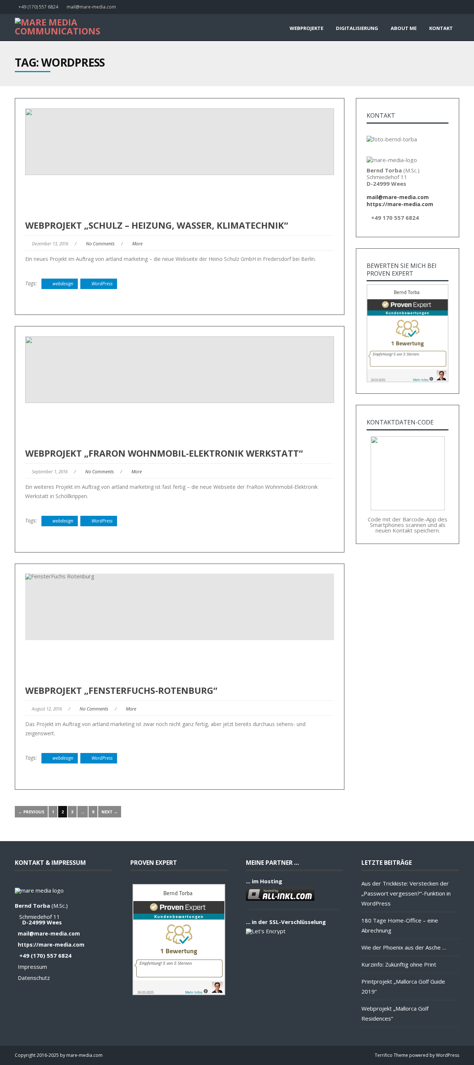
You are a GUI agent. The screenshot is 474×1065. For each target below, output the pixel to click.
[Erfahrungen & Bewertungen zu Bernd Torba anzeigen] (407, 380)
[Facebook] (457, 7)
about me (404, 28)
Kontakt (441, 28)
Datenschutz (34, 977)
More (137, 244)
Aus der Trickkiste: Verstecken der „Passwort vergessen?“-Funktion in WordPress (406, 893)
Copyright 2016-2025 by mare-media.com (59, 1055)
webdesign (63, 283)
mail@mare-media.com (91, 7)
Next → (109, 811)
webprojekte (306, 28)
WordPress (102, 283)
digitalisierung (357, 28)
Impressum (32, 966)
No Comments (100, 244)
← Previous (31, 811)
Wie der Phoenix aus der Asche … (403, 947)
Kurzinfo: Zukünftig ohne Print (398, 964)
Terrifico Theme (391, 1055)
